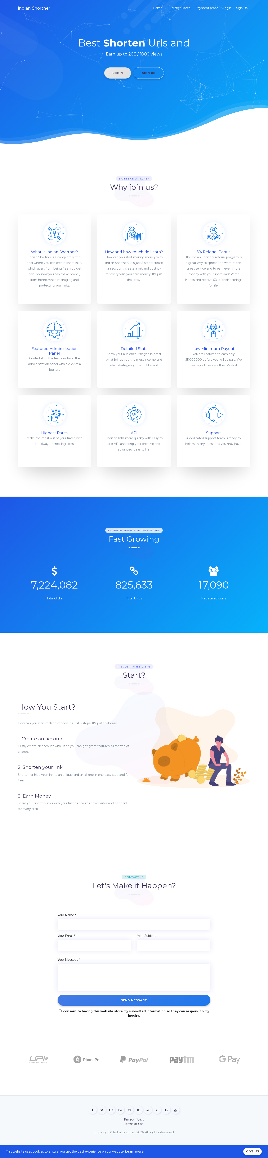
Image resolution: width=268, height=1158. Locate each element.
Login (117, 73)
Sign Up (149, 73)
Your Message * (69, 960)
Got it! (252, 1151)
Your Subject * (147, 936)
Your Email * (66, 936)
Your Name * (67, 915)
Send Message (134, 1000)
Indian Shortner (34, 8)
